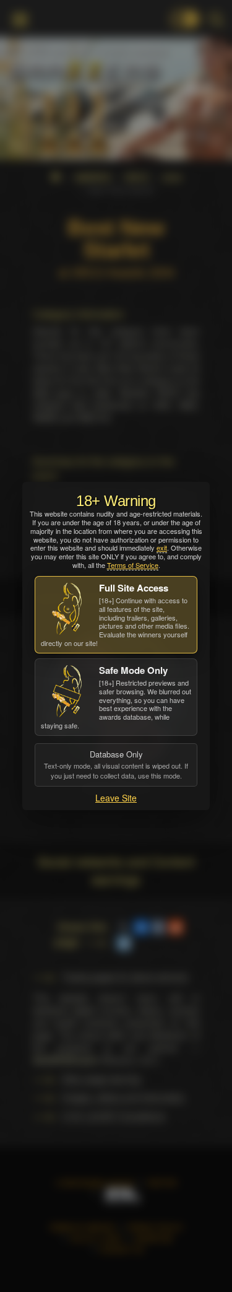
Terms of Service (132, 565)
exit (162, 547)
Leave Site (116, 798)
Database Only (116, 764)
